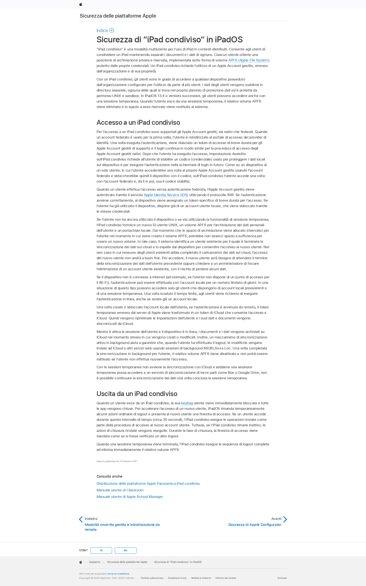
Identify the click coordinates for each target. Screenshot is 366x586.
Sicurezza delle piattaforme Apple (118, 16)
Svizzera (282, 577)
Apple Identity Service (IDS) (166, 195)
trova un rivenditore (118, 573)
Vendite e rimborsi (201, 577)
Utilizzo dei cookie (225, 577)
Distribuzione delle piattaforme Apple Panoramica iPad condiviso (148, 483)
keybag (187, 403)
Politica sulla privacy (152, 577)
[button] (105, 30)
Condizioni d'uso (177, 577)
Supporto (94, 562)
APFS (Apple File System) (248, 60)
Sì (101, 550)
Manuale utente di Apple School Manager (130, 497)
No (125, 550)
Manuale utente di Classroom (120, 490)
